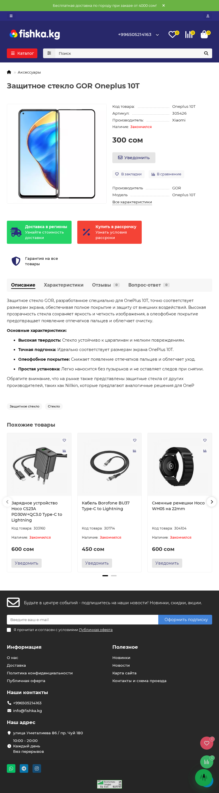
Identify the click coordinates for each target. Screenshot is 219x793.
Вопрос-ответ (147, 285)
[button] (7, 502)
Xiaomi (179, 120)
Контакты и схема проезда (139, 680)
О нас (12, 657)
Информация (24, 647)
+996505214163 (134, 34)
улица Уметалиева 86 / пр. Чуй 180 (48, 733)
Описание (23, 285)
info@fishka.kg (27, 710)
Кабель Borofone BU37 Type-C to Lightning (105, 505)
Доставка (16, 665)
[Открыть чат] (203, 777)
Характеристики (64, 285)
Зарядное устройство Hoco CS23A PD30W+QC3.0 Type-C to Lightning (36, 511)
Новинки (121, 657)
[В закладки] (64, 440)
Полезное (125, 647)
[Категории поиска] (49, 53)
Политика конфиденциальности (40, 673)
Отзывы (104, 285)
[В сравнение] (64, 451)
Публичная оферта (26, 680)
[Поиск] (206, 53)
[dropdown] (11, 16)
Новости (121, 665)
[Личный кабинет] (208, 16)
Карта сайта (124, 673)
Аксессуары (29, 72)
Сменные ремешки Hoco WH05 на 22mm (178, 505)
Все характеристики (132, 202)
